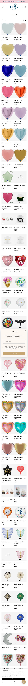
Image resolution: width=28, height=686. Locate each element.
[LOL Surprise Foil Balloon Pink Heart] (20, 660)
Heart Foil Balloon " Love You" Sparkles (6, 270)
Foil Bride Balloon (5, 311)
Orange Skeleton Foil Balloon (6, 521)
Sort (5, 20)
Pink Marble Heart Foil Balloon (19, 374)
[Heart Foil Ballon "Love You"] (20, 470)
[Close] (25, 331)
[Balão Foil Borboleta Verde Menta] (20, 533)
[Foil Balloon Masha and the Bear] (20, 639)
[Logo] (14, 7)
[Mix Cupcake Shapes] (7, 219)
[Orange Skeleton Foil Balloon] (7, 512)
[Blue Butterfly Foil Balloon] (7, 533)
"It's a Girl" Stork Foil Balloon (6, 374)
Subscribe (14, 353)
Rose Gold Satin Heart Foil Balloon (19, 186)
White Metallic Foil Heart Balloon (5, 38)
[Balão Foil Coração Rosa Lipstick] (7, 198)
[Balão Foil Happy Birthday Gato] (7, 618)
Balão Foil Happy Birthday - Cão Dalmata (5, 585)
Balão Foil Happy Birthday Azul (18, 627)
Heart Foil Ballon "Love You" (19, 479)
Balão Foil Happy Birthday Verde (18, 606)
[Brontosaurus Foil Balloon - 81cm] (20, 282)
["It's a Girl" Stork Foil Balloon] (7, 365)
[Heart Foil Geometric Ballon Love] (20, 261)
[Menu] (2, 6)
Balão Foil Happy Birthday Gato (5, 627)
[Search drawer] (22, 7)
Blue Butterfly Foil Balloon (5, 542)
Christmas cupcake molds (19, 500)
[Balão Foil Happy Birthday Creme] (20, 575)
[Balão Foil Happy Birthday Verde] (20, 597)
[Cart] (25, 7)
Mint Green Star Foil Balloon (6, 186)
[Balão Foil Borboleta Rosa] (20, 554)
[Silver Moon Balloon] (7, 639)
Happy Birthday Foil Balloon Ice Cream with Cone (7, 291)
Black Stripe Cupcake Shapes (19, 228)
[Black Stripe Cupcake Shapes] (20, 219)
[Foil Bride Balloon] (7, 303)
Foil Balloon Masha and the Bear (20, 648)
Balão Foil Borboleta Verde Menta (19, 542)
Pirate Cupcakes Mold (6, 499)
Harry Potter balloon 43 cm (19, 521)
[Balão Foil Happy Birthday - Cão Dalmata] (7, 575)
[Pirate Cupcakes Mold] (7, 491)
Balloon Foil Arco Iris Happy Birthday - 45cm (7, 479)
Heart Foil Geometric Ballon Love (19, 270)
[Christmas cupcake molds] (20, 491)
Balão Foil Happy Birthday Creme (18, 585)
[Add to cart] (2, 33)
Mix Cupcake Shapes (6, 227)
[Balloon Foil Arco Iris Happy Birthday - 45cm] (7, 470)
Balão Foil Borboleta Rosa (19, 563)
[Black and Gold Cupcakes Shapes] (20, 198)
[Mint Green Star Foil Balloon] (7, 177)
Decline (13, 681)
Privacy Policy (9, 676)
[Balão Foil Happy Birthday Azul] (20, 618)
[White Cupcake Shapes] (7, 240)
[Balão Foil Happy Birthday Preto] (7, 597)
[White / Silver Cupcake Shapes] (20, 240)
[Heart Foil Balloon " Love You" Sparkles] (7, 261)
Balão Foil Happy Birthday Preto (5, 606)
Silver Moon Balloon (6, 647)
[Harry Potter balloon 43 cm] (20, 512)
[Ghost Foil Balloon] (20, 322)
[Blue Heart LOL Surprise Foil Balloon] (7, 660)
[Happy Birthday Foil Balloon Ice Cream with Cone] (7, 282)
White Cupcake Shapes (7, 248)
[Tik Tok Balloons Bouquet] (7, 322)
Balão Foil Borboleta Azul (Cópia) (6, 563)
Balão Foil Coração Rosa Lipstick (6, 207)
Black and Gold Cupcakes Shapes (18, 207)
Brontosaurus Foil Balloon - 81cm (18, 291)
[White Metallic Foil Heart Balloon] (7, 29)
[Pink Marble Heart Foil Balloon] (20, 365)
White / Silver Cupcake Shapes (19, 249)
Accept (13, 678)
